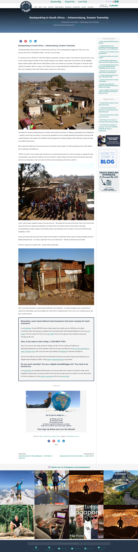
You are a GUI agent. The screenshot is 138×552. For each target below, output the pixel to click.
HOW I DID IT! (108, 6)
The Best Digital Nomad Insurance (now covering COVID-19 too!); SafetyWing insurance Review (109, 66)
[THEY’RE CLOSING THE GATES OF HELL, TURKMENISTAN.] (120, 522)
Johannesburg (70, 436)
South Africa (47, 436)
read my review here (47, 376)
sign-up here (65, 376)
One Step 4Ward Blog (50, 22)
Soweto (77, 436)
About (40, 7)
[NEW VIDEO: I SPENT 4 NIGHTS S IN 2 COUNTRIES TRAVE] (51, 487)
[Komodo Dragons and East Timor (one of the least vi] (17, 522)
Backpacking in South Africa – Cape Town (77, 456)
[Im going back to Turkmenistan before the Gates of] (86, 487)
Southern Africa (56, 436)
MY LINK (50, 334)
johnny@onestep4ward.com (55, 359)
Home (41, 22)
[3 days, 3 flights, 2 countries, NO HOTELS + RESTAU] (51, 522)
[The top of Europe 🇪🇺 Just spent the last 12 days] (17, 487)
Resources (68, 7)
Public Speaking (59, 7)
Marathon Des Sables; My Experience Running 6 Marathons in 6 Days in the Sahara (108, 86)
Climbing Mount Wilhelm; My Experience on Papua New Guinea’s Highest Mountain (108, 109)
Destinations (76, 7)
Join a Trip (50, 7)
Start (35, 7)
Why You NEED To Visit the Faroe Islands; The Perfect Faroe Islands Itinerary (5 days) (108, 91)
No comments (80, 25)
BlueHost (63, 351)
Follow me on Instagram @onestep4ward (70, 467)
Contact (84, 7)
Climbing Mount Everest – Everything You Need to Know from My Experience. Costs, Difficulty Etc (108, 47)
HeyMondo (27, 328)
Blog (45, 7)
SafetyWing (27, 370)
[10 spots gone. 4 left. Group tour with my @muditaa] (120, 487)
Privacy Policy (102, 549)
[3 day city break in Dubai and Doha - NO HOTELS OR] (86, 522)
